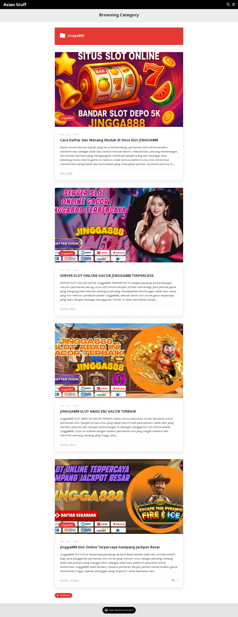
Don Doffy (66, 173)
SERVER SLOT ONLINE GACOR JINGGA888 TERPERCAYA (107, 275)
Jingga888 (67, 118)
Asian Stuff (14, 4)
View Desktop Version (121, 610)
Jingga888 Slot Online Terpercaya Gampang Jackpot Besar (110, 547)
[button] (233, 4)
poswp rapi (68, 309)
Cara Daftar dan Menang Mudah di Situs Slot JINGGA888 (109, 140)
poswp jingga (69, 580)
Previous (65, 595)
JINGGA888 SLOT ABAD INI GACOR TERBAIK (98, 411)
